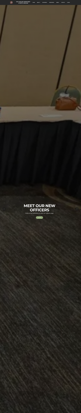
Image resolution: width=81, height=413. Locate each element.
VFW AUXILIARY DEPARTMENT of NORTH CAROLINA (23, 2)
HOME (34, 2)
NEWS (57, 2)
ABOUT (38, 2)
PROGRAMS (44, 2)
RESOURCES (51, 2)
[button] (4, 209)
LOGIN (68, 2)
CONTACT (63, 2)
